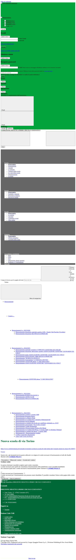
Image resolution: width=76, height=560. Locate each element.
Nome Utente (22, 38)
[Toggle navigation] (15, 138)
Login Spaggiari (48, 71)
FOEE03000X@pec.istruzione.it (25, 497)
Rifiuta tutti (15, 460)
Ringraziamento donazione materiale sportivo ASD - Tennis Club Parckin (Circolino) (40, 332)
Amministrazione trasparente (12, 530)
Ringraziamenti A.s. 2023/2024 (21, 393)
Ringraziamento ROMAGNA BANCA (27, 395)
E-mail (20, 67)
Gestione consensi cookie (11, 528)
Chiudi (3, 81)
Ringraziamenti (8, 301)
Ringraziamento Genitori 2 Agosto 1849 (27, 414)
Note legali (7, 518)
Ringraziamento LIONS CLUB (25, 397)
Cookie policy (8, 517)
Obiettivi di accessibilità (11, 525)
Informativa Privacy (10, 520)
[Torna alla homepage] (38, 130)
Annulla (3, 128)
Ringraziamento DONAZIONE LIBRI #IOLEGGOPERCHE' (34, 356)
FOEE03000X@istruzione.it (24, 496)
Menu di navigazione (35, 298)
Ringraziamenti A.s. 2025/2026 (21, 330)
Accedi (3, 29)
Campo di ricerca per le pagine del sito (12, 280)
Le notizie (72, 273)
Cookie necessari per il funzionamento (12, 473)
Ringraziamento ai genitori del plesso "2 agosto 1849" (31, 431)
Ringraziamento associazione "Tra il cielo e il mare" (31, 424)
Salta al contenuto (6, 1)
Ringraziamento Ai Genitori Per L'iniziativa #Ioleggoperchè (33, 419)
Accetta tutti (29, 460)
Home (72, 267)
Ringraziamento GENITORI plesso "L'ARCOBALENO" (33, 361)
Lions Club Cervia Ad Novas (24, 436)
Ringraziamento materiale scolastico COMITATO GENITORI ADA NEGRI (38, 350)
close (2, 147)
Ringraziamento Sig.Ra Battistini (25, 421)
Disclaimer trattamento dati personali (11, 544)
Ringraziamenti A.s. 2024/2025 (21, 348)
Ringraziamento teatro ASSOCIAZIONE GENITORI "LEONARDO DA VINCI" (40, 355)
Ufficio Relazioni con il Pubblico (14, 522)
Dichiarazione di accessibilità (12, 523)
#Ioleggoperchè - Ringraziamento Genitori (28, 433)
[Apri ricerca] (60, 138)
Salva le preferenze (15, 478)
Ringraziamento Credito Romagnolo (26, 426)
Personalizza (4, 460)
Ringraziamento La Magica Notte (25, 418)
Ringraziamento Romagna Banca (25, 416)
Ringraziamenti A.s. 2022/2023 (21, 413)
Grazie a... (11, 316)
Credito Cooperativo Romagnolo (25, 435)
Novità (72, 269)
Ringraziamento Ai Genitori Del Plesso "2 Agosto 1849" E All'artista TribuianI (39, 430)
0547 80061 (10, 494)
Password (21, 40)
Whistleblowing (9, 527)
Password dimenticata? (7, 44)
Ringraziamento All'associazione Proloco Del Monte (31, 428)
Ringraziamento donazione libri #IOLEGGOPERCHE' (32, 334)
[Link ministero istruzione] (9, 3)
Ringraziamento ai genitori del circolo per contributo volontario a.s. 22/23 (37, 423)
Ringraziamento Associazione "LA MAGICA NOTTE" (32, 360)
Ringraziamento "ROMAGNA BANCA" (28, 358)
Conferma (10, 128)
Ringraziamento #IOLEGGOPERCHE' (27, 398)
